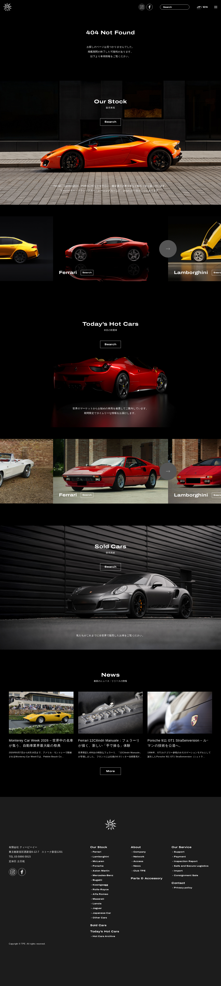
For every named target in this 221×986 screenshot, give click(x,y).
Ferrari (97, 851)
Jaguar (97, 908)
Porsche (98, 866)
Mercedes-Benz (103, 875)
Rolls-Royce (101, 889)
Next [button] (168, 249)
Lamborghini (101, 856)
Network (139, 856)
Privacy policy (183, 887)
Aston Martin (101, 870)
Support (179, 851)
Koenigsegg (100, 884)
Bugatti (97, 880)
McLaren (98, 861)
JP (199, 7)
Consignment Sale (186, 875)
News (137, 866)
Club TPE (139, 870)
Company (139, 851)
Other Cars (100, 917)
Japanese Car (102, 913)
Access (138, 861)
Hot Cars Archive (104, 936)
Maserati (98, 899)
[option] (110, 248)
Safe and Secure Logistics (191, 866)
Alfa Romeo (100, 894)
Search (110, 122)
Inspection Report (185, 861)
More (110, 771)
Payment (180, 856)
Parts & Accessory (146, 878)
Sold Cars (98, 925)
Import (178, 870)
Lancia (97, 903)
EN (205, 7)
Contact (178, 883)
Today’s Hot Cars (104, 931)
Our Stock (98, 847)
